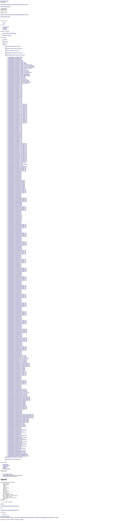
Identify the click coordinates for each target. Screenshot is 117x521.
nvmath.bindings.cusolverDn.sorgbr (15, 281)
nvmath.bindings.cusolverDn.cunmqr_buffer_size (17, 243)
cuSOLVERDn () (15, 54)
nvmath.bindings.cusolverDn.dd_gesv (15, 94)
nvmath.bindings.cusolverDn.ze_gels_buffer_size (17, 146)
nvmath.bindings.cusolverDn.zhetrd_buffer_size (17, 288)
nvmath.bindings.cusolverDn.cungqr (15, 239)
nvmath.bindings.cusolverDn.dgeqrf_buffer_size (17, 225)
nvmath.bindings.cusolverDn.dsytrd (15, 290)
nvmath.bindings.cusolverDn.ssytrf (14, 254)
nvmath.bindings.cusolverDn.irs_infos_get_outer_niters (18, 80)
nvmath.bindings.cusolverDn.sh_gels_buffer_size (17, 159)
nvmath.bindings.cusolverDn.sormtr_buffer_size (17, 302)
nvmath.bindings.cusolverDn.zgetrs (14, 223)
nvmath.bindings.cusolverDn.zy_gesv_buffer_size (17, 108)
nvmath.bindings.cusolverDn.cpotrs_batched (16, 187)
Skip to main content (4, 1)
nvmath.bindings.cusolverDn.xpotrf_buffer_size (17, 426)
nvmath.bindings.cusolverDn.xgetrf (14, 432)
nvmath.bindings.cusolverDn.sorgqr (15, 237)
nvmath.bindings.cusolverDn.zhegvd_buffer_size (17, 349)
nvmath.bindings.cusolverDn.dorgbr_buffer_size (17, 277)
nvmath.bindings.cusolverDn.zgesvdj (15, 413)
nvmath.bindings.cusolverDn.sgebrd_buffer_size (17, 267)
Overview (5, 28)
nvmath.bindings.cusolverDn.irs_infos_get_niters (17, 78)
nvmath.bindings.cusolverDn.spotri (14, 193)
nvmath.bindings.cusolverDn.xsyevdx (15, 438)
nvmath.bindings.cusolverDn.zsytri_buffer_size (17, 262)
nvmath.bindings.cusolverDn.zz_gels (15, 123)
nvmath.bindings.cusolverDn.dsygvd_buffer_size (17, 347)
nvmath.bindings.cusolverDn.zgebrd (15, 275)
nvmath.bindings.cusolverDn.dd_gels (15, 133)
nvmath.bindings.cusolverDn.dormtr (15, 308)
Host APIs (5, 39)
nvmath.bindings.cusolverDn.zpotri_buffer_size (17, 192)
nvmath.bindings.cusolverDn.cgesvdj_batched (17, 403)
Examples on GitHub (7, 35)
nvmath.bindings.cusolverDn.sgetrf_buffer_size (17, 206)
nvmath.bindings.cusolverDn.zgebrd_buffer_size (17, 271)
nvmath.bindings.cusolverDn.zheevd (15, 328)
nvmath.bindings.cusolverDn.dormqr (15, 247)
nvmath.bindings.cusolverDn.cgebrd (15, 274)
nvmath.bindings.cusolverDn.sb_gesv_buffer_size (17, 121)
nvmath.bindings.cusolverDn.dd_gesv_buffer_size (17, 113)
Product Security (51, 517)
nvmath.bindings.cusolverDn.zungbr (15, 284)
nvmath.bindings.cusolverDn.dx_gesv (15, 98)
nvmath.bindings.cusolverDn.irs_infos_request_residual (18, 81)
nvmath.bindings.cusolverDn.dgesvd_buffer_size (17, 312)
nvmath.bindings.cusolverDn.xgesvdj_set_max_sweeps (18, 392)
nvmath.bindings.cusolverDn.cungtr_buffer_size (17, 296)
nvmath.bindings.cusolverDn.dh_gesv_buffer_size (17, 116)
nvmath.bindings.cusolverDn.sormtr (15, 307)
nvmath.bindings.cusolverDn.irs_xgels (15, 165)
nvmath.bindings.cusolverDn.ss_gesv (15, 99)
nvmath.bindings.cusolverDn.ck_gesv (15, 92)
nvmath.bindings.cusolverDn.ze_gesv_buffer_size (17, 107)
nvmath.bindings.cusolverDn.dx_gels (15, 137)
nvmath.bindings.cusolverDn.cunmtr (15, 309)
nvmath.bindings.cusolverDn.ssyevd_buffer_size (17, 320)
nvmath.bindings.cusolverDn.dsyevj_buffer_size (17, 372)
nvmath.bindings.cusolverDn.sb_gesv (15, 101)
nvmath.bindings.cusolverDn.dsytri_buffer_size (17, 260)
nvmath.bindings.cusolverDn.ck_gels (15, 130)
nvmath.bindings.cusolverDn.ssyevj (15, 376)
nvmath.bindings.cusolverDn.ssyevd (15, 324)
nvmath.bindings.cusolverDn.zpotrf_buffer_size (17, 170)
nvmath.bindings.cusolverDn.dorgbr (15, 282)
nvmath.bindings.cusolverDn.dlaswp (15, 216)
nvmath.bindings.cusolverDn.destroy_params (16, 424)
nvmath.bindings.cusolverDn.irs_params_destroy (17, 63)
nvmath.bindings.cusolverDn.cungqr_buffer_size (17, 235)
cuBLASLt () (13, 48)
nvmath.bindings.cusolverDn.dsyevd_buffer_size (17, 321)
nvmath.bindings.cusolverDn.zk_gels (15, 125)
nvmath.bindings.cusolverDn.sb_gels (15, 141)
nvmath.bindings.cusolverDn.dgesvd (15, 317)
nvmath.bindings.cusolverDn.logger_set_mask (17, 452)
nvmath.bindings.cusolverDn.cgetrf (14, 213)
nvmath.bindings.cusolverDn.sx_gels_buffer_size (17, 161)
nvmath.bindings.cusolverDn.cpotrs (14, 178)
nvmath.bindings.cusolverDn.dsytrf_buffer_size (17, 251)
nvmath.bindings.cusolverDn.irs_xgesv (15, 163)
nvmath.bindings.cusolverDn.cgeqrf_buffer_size (17, 226)
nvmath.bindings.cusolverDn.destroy (15, 59)
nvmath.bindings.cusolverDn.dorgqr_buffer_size (17, 234)
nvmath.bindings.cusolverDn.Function (15, 57)
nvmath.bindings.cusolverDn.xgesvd (15, 440)
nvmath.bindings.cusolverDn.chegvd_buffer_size (17, 348)
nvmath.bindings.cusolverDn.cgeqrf (15, 230)
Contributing (5, 466)
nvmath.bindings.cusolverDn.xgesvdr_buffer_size (17, 443)
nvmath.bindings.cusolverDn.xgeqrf (15, 430)
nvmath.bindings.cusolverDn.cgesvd (15, 318)
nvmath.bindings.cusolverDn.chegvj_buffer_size (17, 382)
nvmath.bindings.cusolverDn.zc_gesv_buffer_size (17, 105)
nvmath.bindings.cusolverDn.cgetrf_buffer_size (17, 208)
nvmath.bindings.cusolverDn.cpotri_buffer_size (17, 191)
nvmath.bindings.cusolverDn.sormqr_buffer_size (17, 241)
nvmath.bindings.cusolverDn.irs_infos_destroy (17, 76)
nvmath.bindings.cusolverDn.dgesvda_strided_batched (18, 419)
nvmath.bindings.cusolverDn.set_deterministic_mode (18, 454)
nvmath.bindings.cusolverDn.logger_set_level (16, 451)
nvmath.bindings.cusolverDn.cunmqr (15, 248)
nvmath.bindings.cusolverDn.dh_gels (15, 135)
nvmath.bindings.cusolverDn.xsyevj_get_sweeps (17, 361)
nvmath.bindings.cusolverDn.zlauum (15, 205)
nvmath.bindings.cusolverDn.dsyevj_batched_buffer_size (19, 364)
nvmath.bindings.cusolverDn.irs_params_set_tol (17, 69)
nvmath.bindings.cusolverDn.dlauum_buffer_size (17, 199)
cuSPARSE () (13, 457)
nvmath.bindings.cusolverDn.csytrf (14, 257)
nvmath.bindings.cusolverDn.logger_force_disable (17, 453)
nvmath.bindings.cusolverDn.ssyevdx (15, 333)
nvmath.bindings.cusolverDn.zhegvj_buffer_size (17, 383)
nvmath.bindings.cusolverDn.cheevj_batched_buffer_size (19, 365)
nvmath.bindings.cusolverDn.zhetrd (15, 293)
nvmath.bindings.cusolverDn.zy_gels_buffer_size (17, 147)
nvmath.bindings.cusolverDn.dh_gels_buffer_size (17, 155)
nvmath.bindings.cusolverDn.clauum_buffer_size (17, 200)
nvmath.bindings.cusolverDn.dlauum (15, 203)
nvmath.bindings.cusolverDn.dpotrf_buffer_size (17, 168)
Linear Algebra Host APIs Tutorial (9, 33)
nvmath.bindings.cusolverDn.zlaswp (15, 218)
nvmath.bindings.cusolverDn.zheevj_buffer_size (17, 375)
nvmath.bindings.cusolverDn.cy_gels (15, 132)
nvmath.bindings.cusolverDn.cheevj (15, 378)
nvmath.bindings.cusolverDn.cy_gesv (15, 93)
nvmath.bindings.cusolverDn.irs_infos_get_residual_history (19, 82)
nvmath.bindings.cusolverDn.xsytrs (14, 447)
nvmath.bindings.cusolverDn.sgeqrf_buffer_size (17, 224)
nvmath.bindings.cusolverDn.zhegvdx (15, 345)
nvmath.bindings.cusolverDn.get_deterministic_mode (18, 455)
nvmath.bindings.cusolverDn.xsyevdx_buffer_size (17, 437)
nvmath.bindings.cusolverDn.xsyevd (15, 436)
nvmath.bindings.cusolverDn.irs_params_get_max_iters (18, 73)
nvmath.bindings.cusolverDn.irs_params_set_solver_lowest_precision (21, 66)
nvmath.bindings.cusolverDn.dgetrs (14, 220)
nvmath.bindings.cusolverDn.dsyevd (15, 325)
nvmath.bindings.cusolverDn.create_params (16, 423)
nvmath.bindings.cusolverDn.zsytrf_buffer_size (17, 253)
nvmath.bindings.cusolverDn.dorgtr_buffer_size (17, 295)
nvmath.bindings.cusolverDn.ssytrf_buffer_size (17, 250)
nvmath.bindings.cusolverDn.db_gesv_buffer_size (17, 117)
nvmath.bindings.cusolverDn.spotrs (14, 176)
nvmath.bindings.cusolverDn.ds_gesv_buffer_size (17, 115)
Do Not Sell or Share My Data (21, 517)
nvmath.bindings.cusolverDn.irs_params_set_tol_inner (18, 70)
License (4, 467)
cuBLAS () (12, 46)
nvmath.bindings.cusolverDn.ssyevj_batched (16, 367)
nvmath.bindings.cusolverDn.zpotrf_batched (16, 183)
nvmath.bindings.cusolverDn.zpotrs (14, 179)
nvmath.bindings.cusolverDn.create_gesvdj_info (17, 389)
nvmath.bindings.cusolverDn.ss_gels (15, 139)
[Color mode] (0, 11)
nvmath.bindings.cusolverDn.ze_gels (15, 127)
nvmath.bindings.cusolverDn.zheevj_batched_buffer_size (19, 366)
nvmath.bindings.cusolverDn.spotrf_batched (16, 180)
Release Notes (5, 464)
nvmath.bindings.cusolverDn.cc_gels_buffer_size (17, 148)
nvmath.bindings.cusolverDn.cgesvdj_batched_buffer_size (19, 399)
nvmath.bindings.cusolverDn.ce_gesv (15, 90)
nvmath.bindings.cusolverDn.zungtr (15, 301)
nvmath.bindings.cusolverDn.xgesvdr (15, 444)
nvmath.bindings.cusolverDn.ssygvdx (15, 342)
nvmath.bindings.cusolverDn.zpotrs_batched (16, 188)
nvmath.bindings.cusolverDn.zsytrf (14, 258)
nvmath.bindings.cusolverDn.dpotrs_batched (16, 186)
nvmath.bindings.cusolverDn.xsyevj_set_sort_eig (17, 359)
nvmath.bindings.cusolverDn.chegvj (15, 387)
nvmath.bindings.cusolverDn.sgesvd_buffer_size (17, 311)
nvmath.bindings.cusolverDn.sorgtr (14, 298)
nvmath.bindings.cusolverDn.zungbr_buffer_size (17, 280)
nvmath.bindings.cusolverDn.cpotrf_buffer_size (17, 169)
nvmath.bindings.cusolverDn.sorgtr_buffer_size (17, 294)
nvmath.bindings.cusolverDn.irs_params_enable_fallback (19, 74)
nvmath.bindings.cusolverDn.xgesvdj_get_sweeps (17, 395)
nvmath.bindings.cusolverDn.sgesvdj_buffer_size (17, 405)
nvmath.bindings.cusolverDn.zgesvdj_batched (17, 404)
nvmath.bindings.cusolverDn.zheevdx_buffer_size (17, 332)
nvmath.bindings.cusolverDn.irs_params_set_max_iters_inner (19, 72)
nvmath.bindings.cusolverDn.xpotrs (15, 428)
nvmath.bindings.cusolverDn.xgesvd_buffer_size (17, 439)
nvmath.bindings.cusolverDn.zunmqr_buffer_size (17, 245)
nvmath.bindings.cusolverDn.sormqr (15, 246)
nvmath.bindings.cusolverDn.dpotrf (14, 172)
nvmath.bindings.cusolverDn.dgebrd (15, 273)
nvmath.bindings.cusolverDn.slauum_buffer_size (17, 198)
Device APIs (5, 41)
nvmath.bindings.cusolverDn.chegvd (15, 353)
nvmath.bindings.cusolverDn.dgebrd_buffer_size (17, 269)
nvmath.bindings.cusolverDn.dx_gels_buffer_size (17, 157)
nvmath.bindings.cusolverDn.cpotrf (14, 174)
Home (4, 22)
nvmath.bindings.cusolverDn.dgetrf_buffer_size (17, 207)
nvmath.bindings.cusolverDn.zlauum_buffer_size (17, 201)
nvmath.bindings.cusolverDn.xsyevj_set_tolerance (17, 357)
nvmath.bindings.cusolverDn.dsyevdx (15, 334)
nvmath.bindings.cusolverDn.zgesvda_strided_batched (18, 422)
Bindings (4, 43)
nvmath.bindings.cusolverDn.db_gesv (15, 97)
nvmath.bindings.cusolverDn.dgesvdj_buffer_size (17, 406)
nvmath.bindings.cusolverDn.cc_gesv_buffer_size (17, 109)
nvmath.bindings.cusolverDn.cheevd (15, 326)
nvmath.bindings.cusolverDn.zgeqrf (15, 231)
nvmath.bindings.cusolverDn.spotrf (14, 171)
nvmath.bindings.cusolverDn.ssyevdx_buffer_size (17, 329)
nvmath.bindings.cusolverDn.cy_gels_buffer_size (17, 152)
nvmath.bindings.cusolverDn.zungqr (15, 240)
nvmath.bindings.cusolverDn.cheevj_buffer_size (17, 373)
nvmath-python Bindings (7, 474)
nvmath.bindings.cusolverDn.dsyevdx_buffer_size (17, 330)
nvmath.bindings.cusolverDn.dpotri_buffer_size (17, 190)
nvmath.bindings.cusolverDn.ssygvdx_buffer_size (17, 337)
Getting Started (6, 26)
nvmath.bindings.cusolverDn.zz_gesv (15, 84)
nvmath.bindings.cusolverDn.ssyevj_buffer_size (17, 371)
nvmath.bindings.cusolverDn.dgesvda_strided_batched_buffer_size (21, 415)
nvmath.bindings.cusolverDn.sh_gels (15, 140)
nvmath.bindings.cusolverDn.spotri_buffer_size (17, 189)
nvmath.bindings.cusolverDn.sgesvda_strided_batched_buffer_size (20, 414)
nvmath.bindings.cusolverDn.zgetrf (14, 214)
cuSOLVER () (14, 52)
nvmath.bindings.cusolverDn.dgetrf (14, 212)
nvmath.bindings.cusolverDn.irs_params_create (17, 62)
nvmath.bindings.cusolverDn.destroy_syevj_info (17, 356)
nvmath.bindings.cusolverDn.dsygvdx (15, 343)
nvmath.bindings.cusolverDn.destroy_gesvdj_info (17, 390)
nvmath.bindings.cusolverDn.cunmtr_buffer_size (17, 305)
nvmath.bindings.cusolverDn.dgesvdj (15, 411)
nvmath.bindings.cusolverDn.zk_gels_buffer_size (17, 145)
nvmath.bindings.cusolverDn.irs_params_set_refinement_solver (20, 64)
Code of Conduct (6, 465)
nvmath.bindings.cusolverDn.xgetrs (14, 434)
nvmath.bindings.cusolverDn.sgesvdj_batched (16, 401)
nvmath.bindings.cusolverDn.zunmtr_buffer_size (17, 306)
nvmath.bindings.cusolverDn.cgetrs (14, 222)
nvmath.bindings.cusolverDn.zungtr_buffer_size (17, 297)
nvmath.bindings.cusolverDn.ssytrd (14, 289)
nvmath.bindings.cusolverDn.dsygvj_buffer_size (17, 381)
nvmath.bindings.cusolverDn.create (14, 58)
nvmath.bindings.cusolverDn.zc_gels (15, 124)
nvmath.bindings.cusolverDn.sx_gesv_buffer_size (17, 122)
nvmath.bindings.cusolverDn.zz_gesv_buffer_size (17, 104)
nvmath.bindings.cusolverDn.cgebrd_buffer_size (17, 270)
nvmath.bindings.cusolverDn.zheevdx (15, 336)
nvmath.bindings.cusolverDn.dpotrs (15, 177)
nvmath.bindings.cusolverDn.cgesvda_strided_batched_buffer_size (21, 416)
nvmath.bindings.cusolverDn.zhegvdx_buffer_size (17, 341)
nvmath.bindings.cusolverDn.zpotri (14, 196)
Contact (56, 517)
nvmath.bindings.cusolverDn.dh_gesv (15, 96)
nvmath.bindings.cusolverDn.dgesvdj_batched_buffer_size (19, 398)
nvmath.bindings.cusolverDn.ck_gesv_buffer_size (17, 110)
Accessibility (37, 517)
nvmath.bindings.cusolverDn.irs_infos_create (16, 77)
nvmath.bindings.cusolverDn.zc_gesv (15, 85)
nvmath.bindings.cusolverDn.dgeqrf (15, 229)
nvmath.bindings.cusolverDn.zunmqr (15, 249)
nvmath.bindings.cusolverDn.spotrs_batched (16, 184)
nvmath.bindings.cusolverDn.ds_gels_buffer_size (17, 154)
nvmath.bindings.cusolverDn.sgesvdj (15, 410)
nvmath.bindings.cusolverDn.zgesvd (15, 319)
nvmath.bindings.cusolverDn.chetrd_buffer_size (17, 287)
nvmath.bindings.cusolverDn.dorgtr (14, 299)
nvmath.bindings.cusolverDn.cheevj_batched (16, 369)
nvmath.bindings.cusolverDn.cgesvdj (15, 412)
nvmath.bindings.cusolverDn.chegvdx (15, 344)
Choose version (3, 8)
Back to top (3, 2)
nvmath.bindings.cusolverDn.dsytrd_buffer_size (17, 286)
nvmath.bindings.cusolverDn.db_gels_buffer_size (17, 156)
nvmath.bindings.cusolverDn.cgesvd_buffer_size (17, 313)
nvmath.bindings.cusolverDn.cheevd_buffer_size (17, 322)
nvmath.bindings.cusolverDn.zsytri (14, 266)
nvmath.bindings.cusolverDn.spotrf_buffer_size (17, 167)
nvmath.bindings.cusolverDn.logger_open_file (17, 450)
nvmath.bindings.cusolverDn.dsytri (14, 264)
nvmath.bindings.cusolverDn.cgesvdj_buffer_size (17, 407)
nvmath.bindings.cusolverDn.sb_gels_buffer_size (17, 160)
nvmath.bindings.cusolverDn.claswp (15, 217)
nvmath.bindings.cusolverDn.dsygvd (15, 352)
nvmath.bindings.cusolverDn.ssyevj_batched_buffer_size (19, 363)
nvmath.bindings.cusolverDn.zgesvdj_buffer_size (17, 408)
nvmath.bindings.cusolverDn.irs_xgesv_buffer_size (18, 164)
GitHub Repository (6, 468)
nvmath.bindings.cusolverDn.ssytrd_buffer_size (17, 285)
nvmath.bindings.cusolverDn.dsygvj (15, 385)
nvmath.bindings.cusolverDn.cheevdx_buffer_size (17, 331)
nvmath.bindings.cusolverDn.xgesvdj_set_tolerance (18, 391)
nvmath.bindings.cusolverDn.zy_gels (15, 128)
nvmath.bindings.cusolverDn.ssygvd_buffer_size (17, 346)
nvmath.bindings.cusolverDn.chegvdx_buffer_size (17, 340)
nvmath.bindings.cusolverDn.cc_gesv (15, 89)
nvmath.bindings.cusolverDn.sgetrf (14, 211)
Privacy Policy (3, 517)
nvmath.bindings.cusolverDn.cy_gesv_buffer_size (17, 112)
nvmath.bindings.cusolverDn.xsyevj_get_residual (17, 360)
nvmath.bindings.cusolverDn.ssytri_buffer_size (17, 259)
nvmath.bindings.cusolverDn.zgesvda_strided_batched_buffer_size (21, 417)
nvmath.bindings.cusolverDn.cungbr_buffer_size (17, 278)
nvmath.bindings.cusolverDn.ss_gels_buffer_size (17, 158)
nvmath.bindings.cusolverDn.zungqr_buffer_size (17, 236)
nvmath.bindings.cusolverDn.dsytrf (14, 255)
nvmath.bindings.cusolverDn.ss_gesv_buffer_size (17, 119)
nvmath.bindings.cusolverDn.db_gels (15, 136)
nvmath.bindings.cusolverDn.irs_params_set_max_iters (18, 71)
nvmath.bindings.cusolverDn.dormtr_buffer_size (17, 304)
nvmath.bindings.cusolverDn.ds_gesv (15, 95)
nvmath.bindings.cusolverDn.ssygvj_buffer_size (17, 380)
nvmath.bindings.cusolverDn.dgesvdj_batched (17, 402)
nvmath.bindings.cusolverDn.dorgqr (15, 238)
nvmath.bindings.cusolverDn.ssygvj (15, 384)
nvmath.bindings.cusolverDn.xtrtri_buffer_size (17, 448)
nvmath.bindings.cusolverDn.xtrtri (14, 449)
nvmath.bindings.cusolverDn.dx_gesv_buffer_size (17, 118)
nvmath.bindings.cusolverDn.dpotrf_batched (16, 181)
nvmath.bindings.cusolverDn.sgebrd (15, 272)
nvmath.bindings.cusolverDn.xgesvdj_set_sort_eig (17, 393)
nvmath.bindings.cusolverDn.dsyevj (15, 377)
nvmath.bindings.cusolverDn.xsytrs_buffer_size (17, 446)
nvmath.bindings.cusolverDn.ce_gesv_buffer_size (17, 111)
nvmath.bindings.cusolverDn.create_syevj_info (17, 355)
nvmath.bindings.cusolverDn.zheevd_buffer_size (17, 323)
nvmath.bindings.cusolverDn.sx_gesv (15, 102)
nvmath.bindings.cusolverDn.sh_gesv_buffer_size (17, 120)
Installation (5, 29)
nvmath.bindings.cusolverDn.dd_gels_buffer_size (17, 153)
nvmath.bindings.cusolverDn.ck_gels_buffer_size (17, 149)
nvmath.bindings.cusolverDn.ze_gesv (15, 87)
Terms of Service (31, 517)
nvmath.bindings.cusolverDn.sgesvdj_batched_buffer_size (19, 396)
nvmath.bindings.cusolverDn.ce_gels (15, 131)
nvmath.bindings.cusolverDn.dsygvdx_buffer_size (17, 339)
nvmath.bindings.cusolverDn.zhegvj (15, 388)
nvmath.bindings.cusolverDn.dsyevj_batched (16, 368)
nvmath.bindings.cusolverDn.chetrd (15, 292)
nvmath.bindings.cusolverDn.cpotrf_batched (16, 182)
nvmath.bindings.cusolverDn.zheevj (15, 379)
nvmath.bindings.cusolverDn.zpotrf (14, 175)
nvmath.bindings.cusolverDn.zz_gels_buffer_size (17, 143)
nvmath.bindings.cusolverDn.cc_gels (15, 129)
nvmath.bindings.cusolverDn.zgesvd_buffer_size (17, 314)
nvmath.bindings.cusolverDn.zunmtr (15, 310)
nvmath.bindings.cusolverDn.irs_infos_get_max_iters (18, 83)
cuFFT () (12, 50)
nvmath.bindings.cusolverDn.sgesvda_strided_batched (18, 418)
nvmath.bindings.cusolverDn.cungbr (15, 283)
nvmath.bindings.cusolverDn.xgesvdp (15, 442)
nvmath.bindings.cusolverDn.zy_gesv (15, 88)
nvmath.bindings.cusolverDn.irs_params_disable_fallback (19, 75)
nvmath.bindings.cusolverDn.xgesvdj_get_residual (17, 394)
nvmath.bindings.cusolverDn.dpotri (14, 194)
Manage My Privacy (11, 517)
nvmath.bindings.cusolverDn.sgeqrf (15, 228)
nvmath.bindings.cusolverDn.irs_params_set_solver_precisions (20, 68)
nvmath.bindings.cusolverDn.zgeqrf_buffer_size (17, 227)
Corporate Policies (44, 517)
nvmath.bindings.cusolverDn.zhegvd (15, 354)
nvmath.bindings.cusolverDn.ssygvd (15, 351)
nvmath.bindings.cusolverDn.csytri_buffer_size (17, 261)
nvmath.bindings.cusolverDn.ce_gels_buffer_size (17, 151)
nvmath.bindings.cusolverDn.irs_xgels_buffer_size (17, 166)
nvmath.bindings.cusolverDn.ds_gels (15, 134)
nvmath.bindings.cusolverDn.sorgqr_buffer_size (17, 233)
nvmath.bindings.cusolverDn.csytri (14, 265)
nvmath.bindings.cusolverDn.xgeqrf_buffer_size (17, 429)
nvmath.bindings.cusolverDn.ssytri (14, 263)
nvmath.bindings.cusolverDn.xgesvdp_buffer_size (17, 441)
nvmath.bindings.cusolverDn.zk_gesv (15, 86)
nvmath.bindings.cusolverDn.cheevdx (15, 335)
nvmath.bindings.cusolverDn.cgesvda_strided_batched (18, 420)
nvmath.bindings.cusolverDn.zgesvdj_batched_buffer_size (19, 400)
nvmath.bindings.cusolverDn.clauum (15, 204)
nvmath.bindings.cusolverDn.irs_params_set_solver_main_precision (21, 65)
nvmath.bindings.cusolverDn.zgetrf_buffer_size (17, 210)
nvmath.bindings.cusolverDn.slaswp (15, 215)
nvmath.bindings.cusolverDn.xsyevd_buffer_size (17, 435)
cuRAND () (13, 459)
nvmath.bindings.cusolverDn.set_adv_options (16, 425)
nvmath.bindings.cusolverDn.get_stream (15, 61)
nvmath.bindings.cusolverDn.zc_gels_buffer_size (17, 144)
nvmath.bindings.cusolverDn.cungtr (15, 300)
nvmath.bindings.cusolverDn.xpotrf (14, 427)
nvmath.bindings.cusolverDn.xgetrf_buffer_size (17, 431)
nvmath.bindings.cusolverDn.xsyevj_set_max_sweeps (18, 358)
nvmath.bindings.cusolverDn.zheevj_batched (16, 370)
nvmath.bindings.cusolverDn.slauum (15, 202)
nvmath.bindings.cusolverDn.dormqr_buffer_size (17, 242)
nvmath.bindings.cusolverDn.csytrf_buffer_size (17, 252)
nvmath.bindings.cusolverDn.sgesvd (15, 316)
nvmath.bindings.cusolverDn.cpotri (14, 195)
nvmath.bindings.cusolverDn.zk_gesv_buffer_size (17, 106)
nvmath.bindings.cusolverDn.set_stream (15, 60)
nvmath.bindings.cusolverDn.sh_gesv (15, 100)
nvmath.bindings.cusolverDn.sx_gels (15, 142)
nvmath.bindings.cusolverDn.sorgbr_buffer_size (17, 276)
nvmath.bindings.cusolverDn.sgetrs (14, 219)
